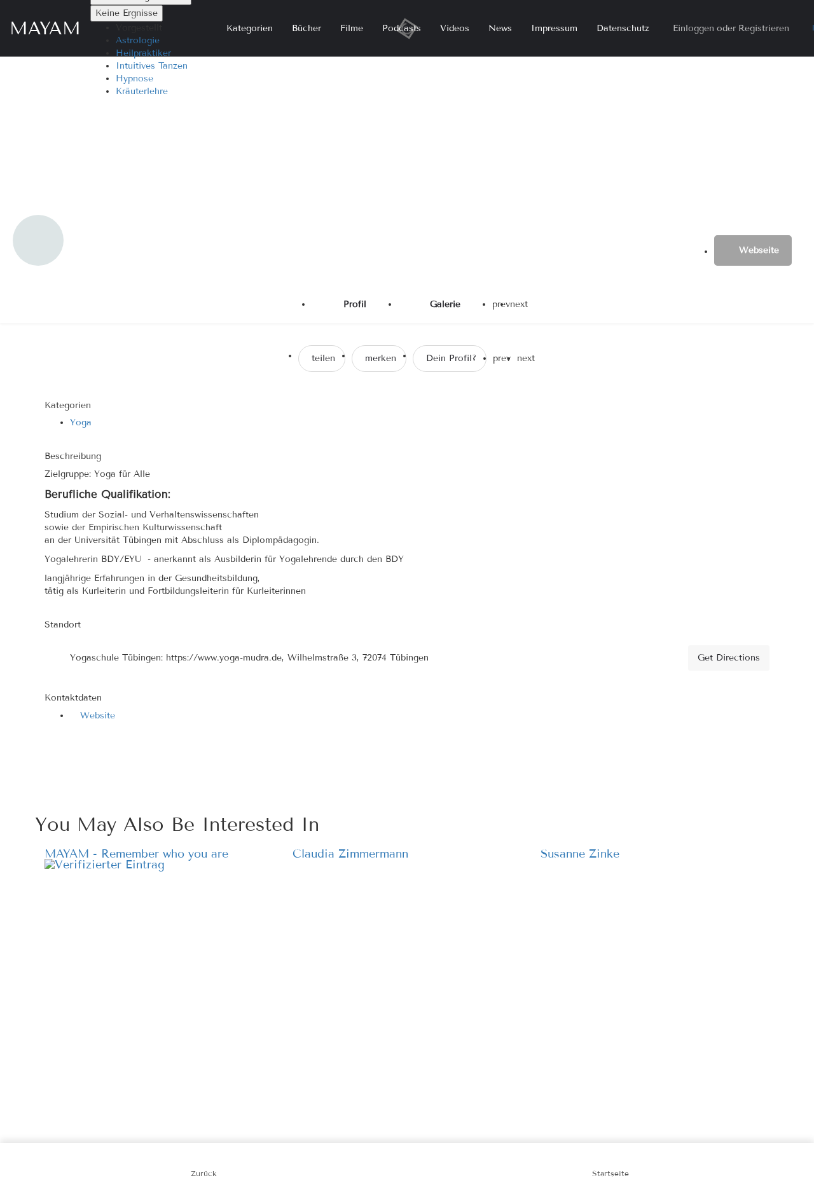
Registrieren (763, 28)
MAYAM (45, 28)
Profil (354, 304)
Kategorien (249, 28)
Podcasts (401, 28)
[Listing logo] (38, 240)
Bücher (306, 28)
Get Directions (729, 657)
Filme (351, 28)
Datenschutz (623, 28)
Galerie (445, 304)
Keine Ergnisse (126, 13)
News (500, 28)
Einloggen (693, 28)
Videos (454, 28)
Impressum (554, 28)
